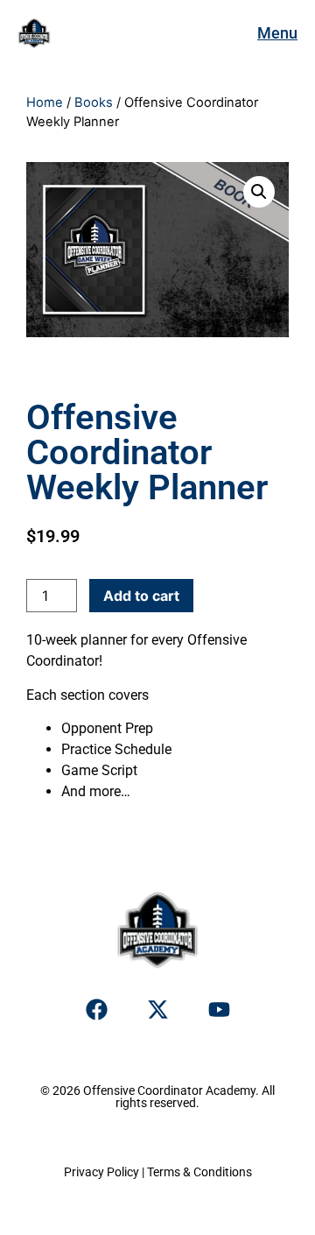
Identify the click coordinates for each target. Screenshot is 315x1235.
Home (44, 102)
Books (93, 102)
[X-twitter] (157, 1010)
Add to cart (141, 595)
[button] (259, 192)
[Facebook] (96, 1010)
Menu (277, 33)
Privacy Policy (101, 1172)
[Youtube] (219, 1010)
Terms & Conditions (199, 1172)
